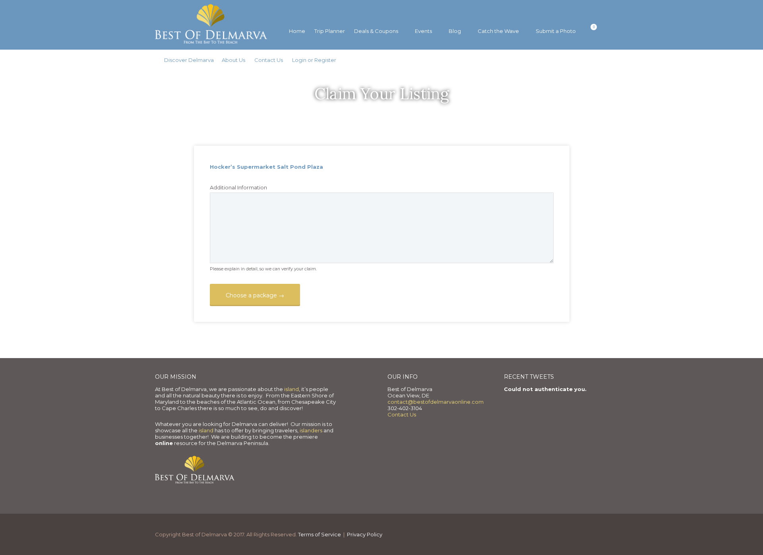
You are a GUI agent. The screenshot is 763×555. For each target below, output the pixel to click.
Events (423, 31)
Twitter (589, 13)
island (291, 389)
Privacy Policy (364, 534)
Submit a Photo (556, 31)
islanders (311, 430)
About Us (233, 60)
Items (589, 31)
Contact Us (268, 60)
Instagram (602, 13)
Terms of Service (319, 534)
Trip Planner (329, 31)
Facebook (577, 13)
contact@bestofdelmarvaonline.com (435, 402)
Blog (455, 31)
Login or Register (314, 60)
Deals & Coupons (376, 31)
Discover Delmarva (189, 60)
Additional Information (238, 187)
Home (297, 31)
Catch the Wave (498, 31)
